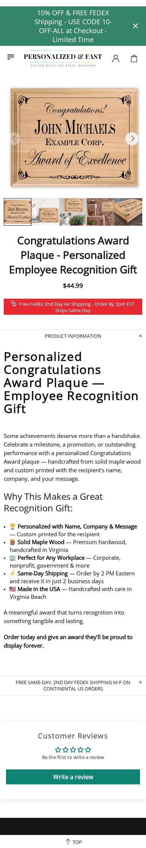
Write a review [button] (73, 777)
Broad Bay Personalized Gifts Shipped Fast (63, 58)
